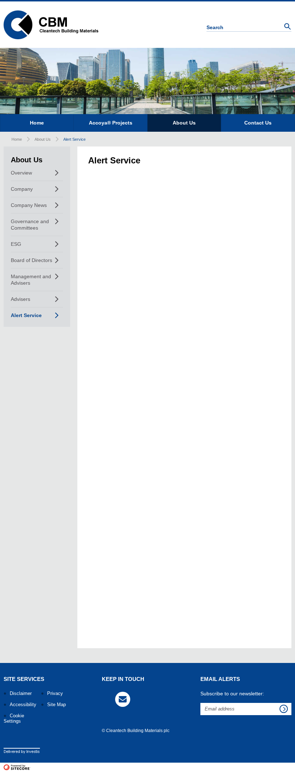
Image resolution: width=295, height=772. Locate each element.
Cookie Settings (14, 718)
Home (17, 139)
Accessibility (23, 704)
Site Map (56, 704)
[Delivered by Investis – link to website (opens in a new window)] (22, 750)
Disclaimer (21, 693)
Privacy (55, 693)
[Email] (122, 699)
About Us (43, 139)
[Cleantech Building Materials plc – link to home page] (51, 25)
